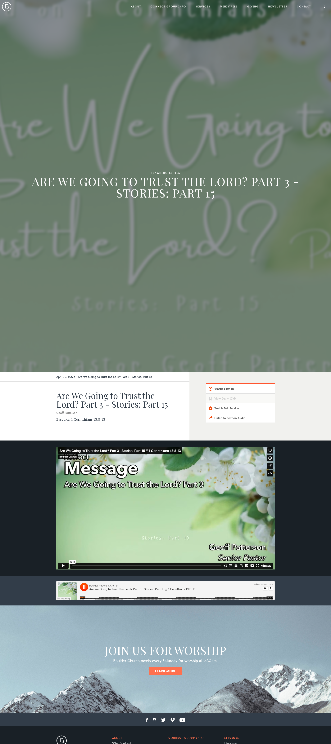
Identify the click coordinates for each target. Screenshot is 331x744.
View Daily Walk (225, 399)
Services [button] (203, 6)
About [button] (136, 6)
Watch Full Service (226, 408)
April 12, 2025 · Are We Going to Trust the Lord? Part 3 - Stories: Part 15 (104, 377)
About (117, 738)
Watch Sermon (224, 389)
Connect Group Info (168, 6)
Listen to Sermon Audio (229, 418)
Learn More (165, 671)
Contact (304, 6)
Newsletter (277, 6)
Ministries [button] (229, 6)
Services (231, 738)
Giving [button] (253, 6)
